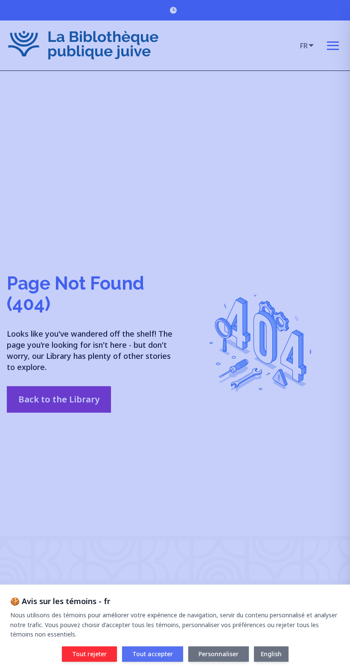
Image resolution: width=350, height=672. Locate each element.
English (271, 654)
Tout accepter (152, 654)
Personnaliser (218, 654)
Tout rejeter (89, 654)
